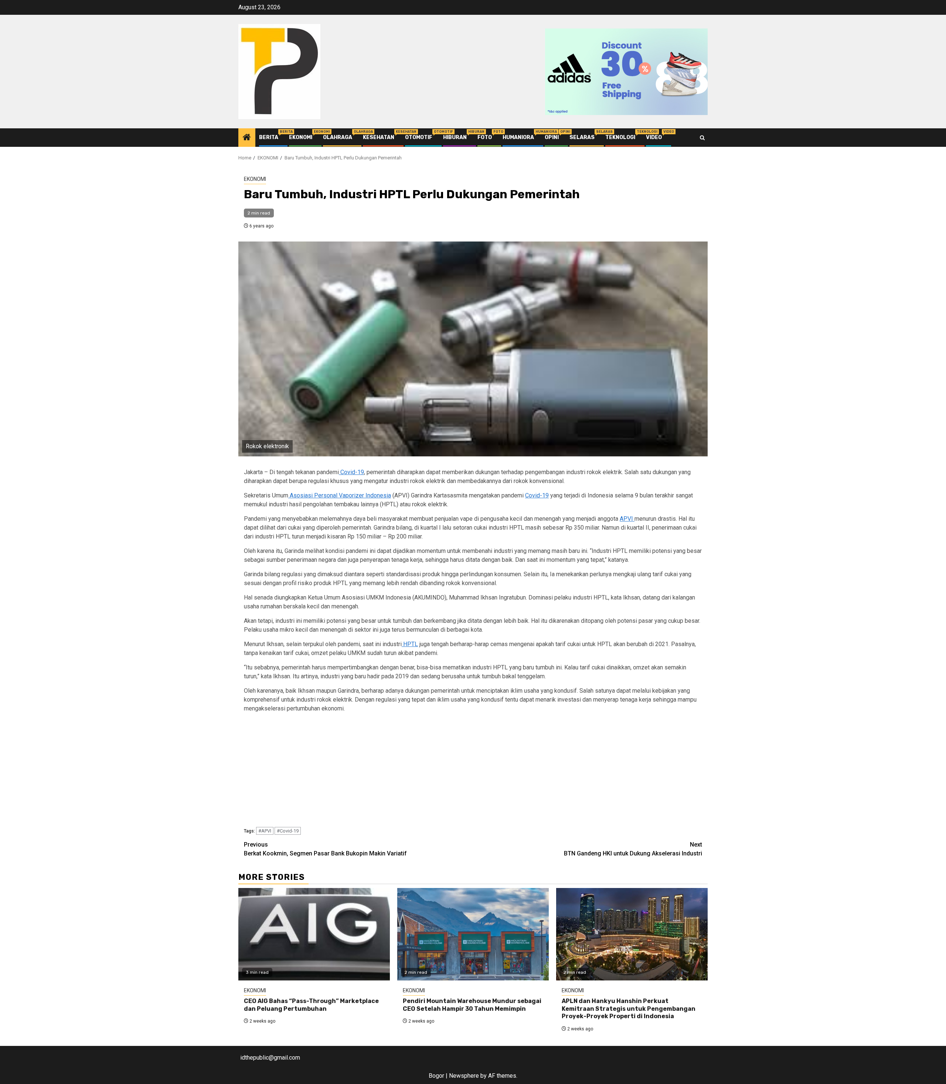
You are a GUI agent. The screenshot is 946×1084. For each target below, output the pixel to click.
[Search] (702, 138)
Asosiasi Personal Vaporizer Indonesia (339, 495)
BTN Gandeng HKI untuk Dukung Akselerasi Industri (633, 849)
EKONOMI (300, 137)
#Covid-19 (288, 831)
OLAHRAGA (337, 137)
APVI (627, 518)
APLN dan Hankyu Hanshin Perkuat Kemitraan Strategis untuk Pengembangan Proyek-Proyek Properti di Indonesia (628, 1008)
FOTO (484, 137)
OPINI (552, 137)
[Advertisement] (465, 771)
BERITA (268, 137)
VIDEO (654, 137)
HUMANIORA (518, 137)
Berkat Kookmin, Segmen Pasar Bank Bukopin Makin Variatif (325, 849)
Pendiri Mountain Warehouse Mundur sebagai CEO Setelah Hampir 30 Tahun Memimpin (472, 1004)
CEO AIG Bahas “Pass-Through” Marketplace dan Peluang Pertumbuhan (311, 1004)
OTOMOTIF (418, 137)
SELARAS (582, 137)
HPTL (410, 644)
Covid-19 (351, 472)
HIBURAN (455, 137)
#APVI (264, 831)
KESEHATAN (378, 137)
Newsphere (464, 1075)
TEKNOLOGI (620, 137)
